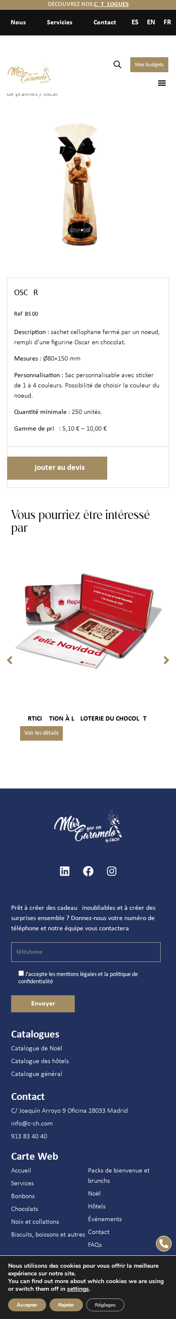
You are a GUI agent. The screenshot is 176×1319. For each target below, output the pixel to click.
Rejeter (66, 1304)
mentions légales (76, 974)
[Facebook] (88, 871)
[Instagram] (111, 871)
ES (135, 22)
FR (167, 22)
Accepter (27, 1304)
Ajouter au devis (57, 468)
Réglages (105, 1304)
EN (151, 22)
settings (78, 1289)
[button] (161, 82)
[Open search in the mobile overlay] (117, 65)
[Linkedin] (64, 871)
